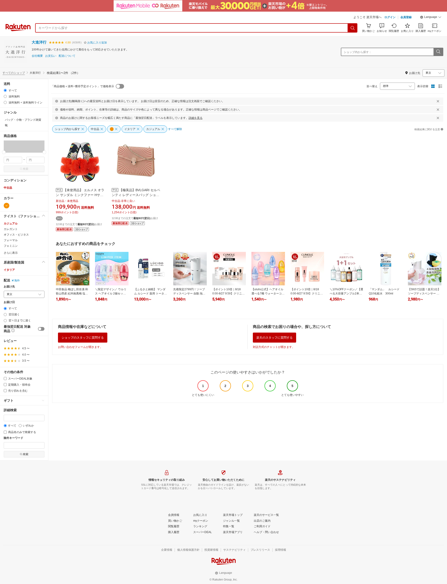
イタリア (9, 269)
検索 (25, 168)
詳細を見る (196, 118)
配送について (67, 55)
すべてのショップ (14, 72)
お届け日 (9, 302)
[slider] (4, 152)
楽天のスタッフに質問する (274, 337)
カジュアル (11, 223)
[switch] (41, 329)
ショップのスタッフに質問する (82, 337)
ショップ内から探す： (358, 52)
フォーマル (11, 240)
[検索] (352, 28)
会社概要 (37, 55)
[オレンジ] (6, 205)
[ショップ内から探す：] (438, 52)
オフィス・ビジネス (16, 234)
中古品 (8, 187)
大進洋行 (39, 42)
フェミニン (11, 245)
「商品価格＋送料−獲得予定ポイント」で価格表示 (82, 86)
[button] (430, 17)
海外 (17, 280)
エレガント (11, 229)
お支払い (50, 55)
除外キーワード (13, 438)
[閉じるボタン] (438, 101)
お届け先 (9, 286)
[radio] (5, 90)
